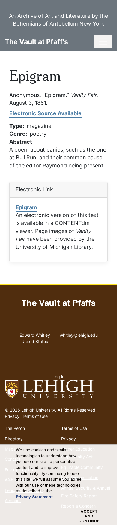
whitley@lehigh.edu (79, 334)
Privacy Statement (34, 496)
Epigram (26, 207)
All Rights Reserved (76, 410)
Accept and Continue (89, 516)
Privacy (12, 416)
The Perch (15, 428)
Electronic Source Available (45, 113)
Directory (14, 439)
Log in (58, 376)
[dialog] (58, 485)
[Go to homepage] (58, 389)
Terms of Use (35, 416)
